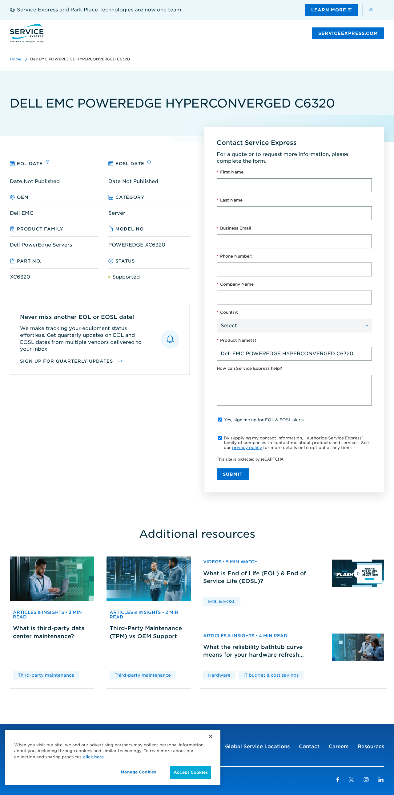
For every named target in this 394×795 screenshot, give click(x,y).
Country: (227, 312)
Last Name (230, 200)
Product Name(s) (236, 340)
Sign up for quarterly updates (67, 361)
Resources (371, 746)
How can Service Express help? (249, 368)
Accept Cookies (191, 772)
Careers (338, 746)
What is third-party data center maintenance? (49, 632)
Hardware (219, 675)
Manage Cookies (138, 772)
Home (16, 59)
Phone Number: (234, 256)
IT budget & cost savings (271, 675)
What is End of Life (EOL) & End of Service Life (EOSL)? (254, 577)
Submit (233, 474)
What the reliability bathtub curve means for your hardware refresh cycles (253, 651)
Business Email (234, 228)
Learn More (329, 9)
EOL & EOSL (221, 601)
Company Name (235, 284)
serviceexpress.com (348, 33)
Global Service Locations (257, 746)
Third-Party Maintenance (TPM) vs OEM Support (146, 632)
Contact (309, 746)
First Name (230, 172)
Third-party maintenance (46, 675)
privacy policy (247, 447)
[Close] (210, 736)
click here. (94, 757)
